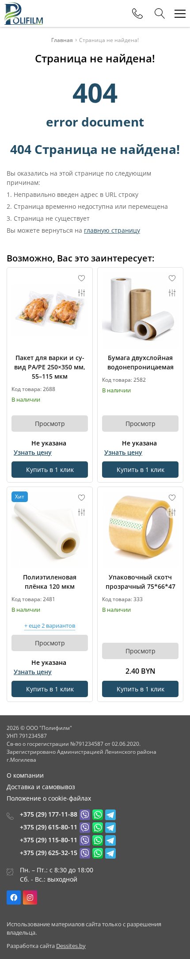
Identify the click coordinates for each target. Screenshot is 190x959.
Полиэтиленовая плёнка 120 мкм (49, 582)
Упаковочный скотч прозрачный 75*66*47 (140, 582)
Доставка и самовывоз (41, 787)
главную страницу (112, 230)
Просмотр (50, 423)
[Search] (160, 14)
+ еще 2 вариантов (49, 626)
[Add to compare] (82, 293)
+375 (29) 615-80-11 (48, 827)
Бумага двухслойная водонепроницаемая (140, 362)
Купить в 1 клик (50, 469)
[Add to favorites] (82, 278)
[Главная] (23, 13)
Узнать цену (33, 452)
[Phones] (137, 14)
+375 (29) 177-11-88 (48, 814)
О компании (25, 775)
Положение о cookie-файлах (49, 798)
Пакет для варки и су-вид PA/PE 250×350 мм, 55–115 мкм (49, 366)
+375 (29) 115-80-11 (48, 840)
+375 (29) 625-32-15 (48, 852)
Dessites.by (71, 946)
